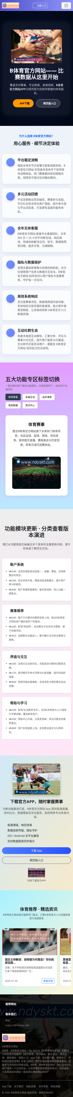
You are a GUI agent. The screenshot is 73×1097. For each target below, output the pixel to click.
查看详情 (48, 980)
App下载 (6, 1086)
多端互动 (30, 397)
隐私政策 (31, 1086)
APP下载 (25, 103)
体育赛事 (13, 397)
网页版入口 (49, 103)
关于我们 (19, 1086)
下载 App (36, 850)
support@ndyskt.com (17, 1025)
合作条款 (43, 1086)
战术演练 (47, 397)
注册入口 (41, 5)
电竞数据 (13, 405)
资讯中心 (30, 405)
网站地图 (55, 1086)
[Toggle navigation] (66, 5)
